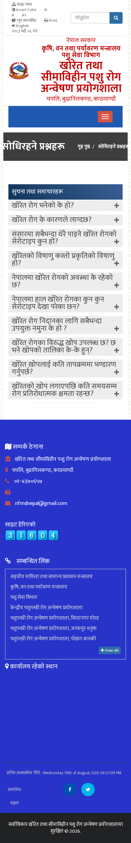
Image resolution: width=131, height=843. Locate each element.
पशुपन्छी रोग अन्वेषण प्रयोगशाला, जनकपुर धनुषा (53, 628)
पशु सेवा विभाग (23, 597)
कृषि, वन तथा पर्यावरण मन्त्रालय (38, 587)
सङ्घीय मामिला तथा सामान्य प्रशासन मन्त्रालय (51, 576)
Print (52, 20)
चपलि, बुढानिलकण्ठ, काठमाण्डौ (40, 470)
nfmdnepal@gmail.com (38, 503)
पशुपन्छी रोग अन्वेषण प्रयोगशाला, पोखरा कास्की (53, 639)
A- (46, 9)
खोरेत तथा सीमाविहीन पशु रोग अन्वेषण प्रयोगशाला (61, 459)
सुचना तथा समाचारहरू (37, 192)
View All (111, 650)
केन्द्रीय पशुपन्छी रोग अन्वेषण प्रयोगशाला (46, 608)
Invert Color (26, 9)
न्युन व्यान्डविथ (26, 20)
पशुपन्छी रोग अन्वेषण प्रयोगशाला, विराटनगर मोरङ (54, 618)
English (22, 25)
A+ (24, 15)
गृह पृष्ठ (84, 146)
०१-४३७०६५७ (25, 481)
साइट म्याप (24, 4)
